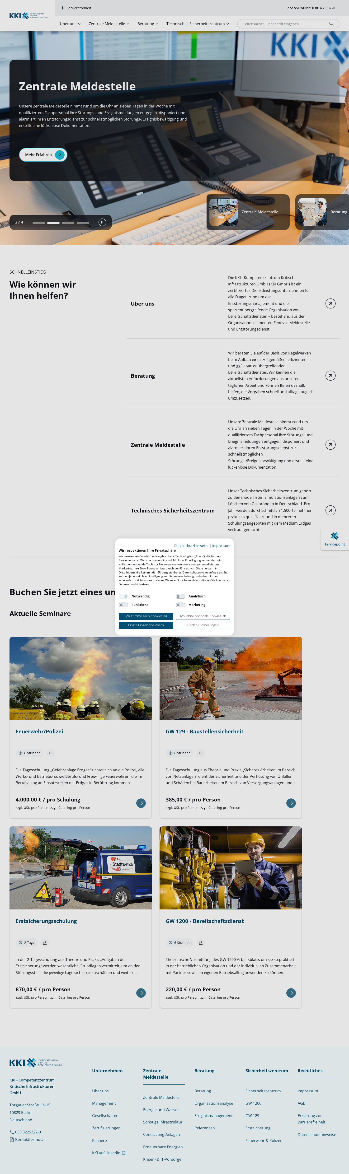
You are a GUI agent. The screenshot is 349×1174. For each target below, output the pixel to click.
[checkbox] (123, 596)
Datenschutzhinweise (191, 545)
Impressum (221, 545)
